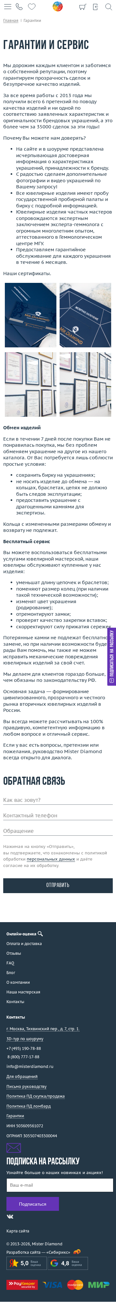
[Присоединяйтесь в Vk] (10, 1216)
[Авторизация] (96, 6)
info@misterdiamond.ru (29, 1066)
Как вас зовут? (22, 800)
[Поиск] (108, 6)
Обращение (18, 831)
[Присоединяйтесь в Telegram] (21, 1216)
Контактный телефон (30, 815)
